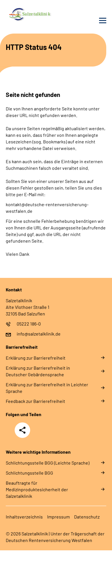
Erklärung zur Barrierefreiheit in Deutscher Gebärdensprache (38, 371)
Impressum (58, 516)
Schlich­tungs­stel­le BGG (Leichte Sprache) (47, 462)
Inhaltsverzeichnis (24, 516)
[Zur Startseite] (29, 13)
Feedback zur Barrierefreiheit (35, 401)
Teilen (22, 430)
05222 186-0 (29, 323)
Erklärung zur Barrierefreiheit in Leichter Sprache (47, 388)
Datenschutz (87, 516)
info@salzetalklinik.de (39, 333)
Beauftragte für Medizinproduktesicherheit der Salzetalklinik (37, 489)
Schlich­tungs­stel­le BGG (29, 472)
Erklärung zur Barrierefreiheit (35, 357)
